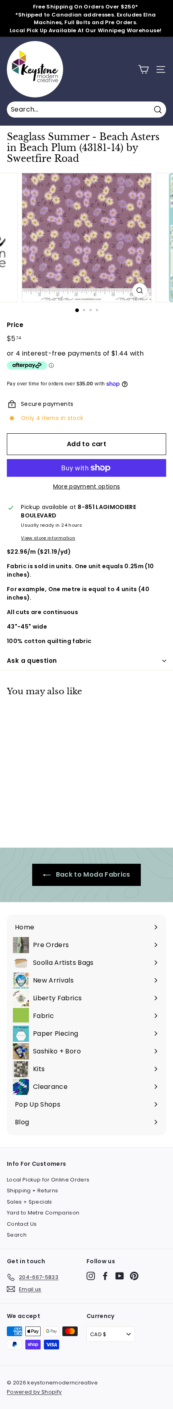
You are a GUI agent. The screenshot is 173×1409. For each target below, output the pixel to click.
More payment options (86, 486)
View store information (48, 538)
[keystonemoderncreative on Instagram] (90, 1276)
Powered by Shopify (34, 1392)
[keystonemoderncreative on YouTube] (119, 1276)
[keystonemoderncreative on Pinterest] (134, 1276)
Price (15, 325)
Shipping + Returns (32, 1190)
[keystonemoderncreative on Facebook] (105, 1276)
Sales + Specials (29, 1202)
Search (17, 1235)
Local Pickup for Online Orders (48, 1179)
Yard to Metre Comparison (43, 1213)
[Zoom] (139, 290)
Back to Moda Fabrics (92, 874)
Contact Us (22, 1224)
